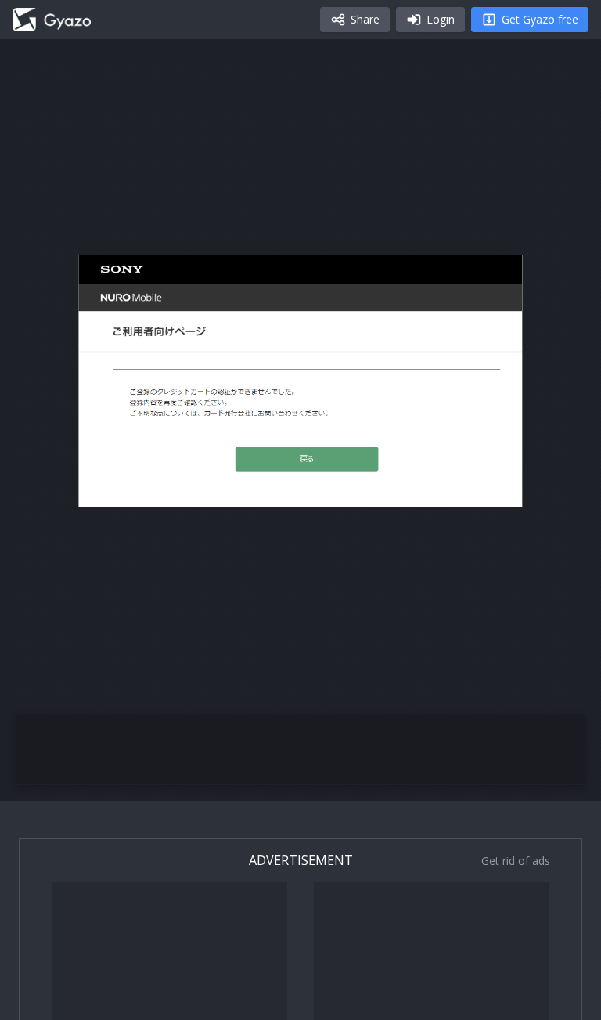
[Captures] (52, 19)
